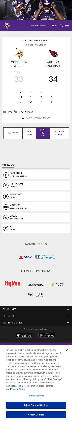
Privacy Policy (43, 389)
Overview (13, 133)
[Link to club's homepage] (7, 24)
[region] (36, 384)
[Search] (61, 25)
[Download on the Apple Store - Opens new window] (24, 335)
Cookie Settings (36, 395)
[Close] (66, 353)
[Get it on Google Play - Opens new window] (47, 336)
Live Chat (28, 132)
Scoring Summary (59, 132)
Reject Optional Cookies (36, 405)
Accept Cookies (36, 414)
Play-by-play (42, 133)
